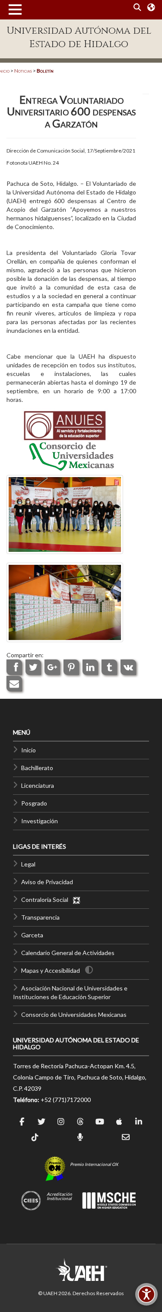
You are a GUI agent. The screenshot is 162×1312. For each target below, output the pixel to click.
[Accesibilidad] (146, 1294)
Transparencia (40, 917)
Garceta (32, 935)
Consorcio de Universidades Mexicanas (74, 1014)
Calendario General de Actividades (67, 952)
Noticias (23, 70)
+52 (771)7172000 (66, 1099)
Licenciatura (37, 785)
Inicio (28, 750)
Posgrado (34, 803)
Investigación (39, 821)
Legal (28, 864)
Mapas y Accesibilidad (50, 970)
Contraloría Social (46, 899)
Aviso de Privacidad (47, 881)
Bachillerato (37, 767)
